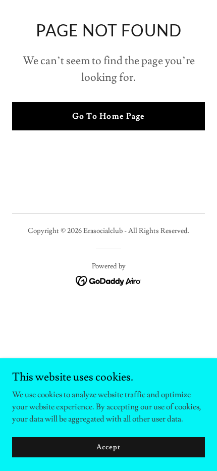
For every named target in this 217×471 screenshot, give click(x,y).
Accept (108, 446)
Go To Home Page (108, 116)
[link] (109, 279)
